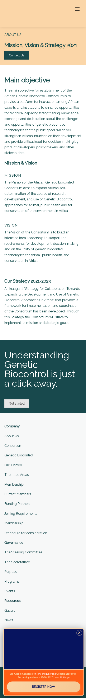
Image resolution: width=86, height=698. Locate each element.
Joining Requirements (20, 514)
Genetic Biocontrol (18, 455)
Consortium (13, 446)
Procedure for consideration (25, 533)
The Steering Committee (23, 552)
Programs (11, 581)
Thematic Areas (16, 475)
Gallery (9, 611)
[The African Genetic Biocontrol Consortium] (25, 13)
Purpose (10, 572)
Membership (14, 523)
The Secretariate (17, 562)
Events (9, 591)
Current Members (17, 494)
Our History (13, 465)
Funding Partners (17, 504)
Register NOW (43, 686)
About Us (11, 436)
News (8, 620)
